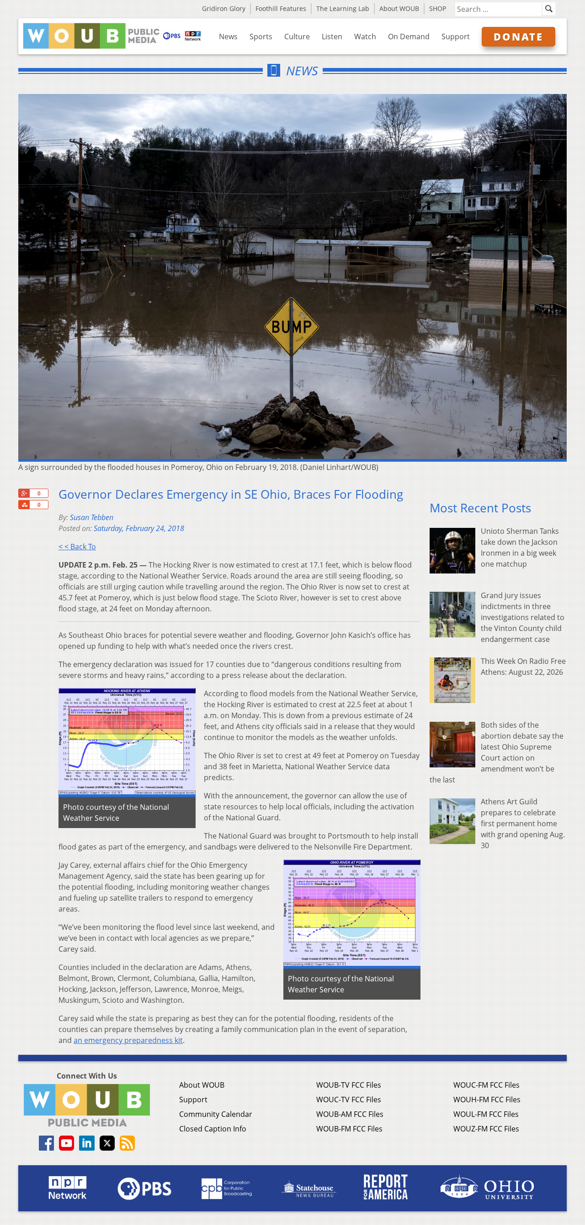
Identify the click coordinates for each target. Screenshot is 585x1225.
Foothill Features (280, 8)
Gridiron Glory (223, 8)
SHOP (437, 8)
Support (455, 36)
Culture (297, 36)
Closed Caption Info (212, 1129)
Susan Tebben (91, 517)
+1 (23, 493)
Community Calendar (215, 1114)
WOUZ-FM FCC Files (486, 1129)
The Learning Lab (342, 8)
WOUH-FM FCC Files (487, 1100)
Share (23, 504)
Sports (261, 36)
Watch (365, 36)
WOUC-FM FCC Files (486, 1085)
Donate (518, 36)
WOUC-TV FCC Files (348, 1100)
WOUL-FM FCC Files (486, 1114)
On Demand (409, 36)
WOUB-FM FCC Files (349, 1129)
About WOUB (399, 8)
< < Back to (77, 547)
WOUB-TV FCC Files (348, 1085)
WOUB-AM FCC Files (349, 1114)
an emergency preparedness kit (128, 1040)
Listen (332, 36)
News (228, 36)
